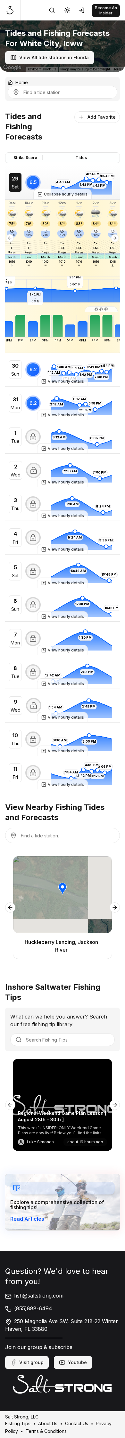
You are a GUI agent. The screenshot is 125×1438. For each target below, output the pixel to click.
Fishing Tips (17, 1423)
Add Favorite (102, 117)
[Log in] (82, 10)
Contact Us (76, 1423)
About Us (47, 1423)
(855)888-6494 (33, 1308)
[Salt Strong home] (13, 10)
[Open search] (52, 10)
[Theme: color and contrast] (67, 10)
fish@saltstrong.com (38, 1295)
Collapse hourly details (66, 194)
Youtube (77, 1362)
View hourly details (66, 381)
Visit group (31, 1362)
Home (21, 82)
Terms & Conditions (46, 1431)
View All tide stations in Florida (54, 57)
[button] (101, 309)
